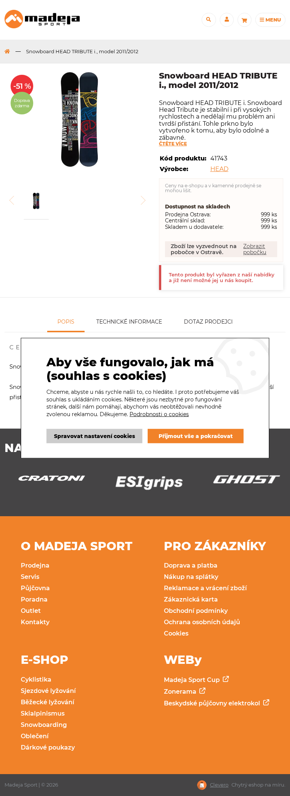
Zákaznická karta (191, 599)
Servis (30, 576)
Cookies (176, 633)
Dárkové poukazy (48, 747)
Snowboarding (44, 724)
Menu (272, 20)
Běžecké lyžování (47, 702)
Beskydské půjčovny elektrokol (213, 703)
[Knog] (247, 484)
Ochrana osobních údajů (202, 622)
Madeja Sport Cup (192, 679)
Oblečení (35, 736)
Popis (65, 321)
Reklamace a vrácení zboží (205, 588)
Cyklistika (36, 679)
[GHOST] (150, 481)
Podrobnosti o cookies (159, 414)
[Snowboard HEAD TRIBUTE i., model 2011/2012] (79, 120)
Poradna (34, 599)
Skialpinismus (43, 713)
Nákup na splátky (191, 576)
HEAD (219, 169)
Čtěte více (173, 144)
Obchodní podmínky (196, 610)
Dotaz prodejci (208, 321)
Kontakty (35, 622)
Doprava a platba (191, 565)
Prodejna (35, 565)
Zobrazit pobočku (254, 249)
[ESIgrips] (52, 484)
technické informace (129, 321)
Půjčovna (35, 588)
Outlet (31, 610)
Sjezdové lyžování (48, 690)
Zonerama (181, 691)
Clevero (219, 785)
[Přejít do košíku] (244, 20)
